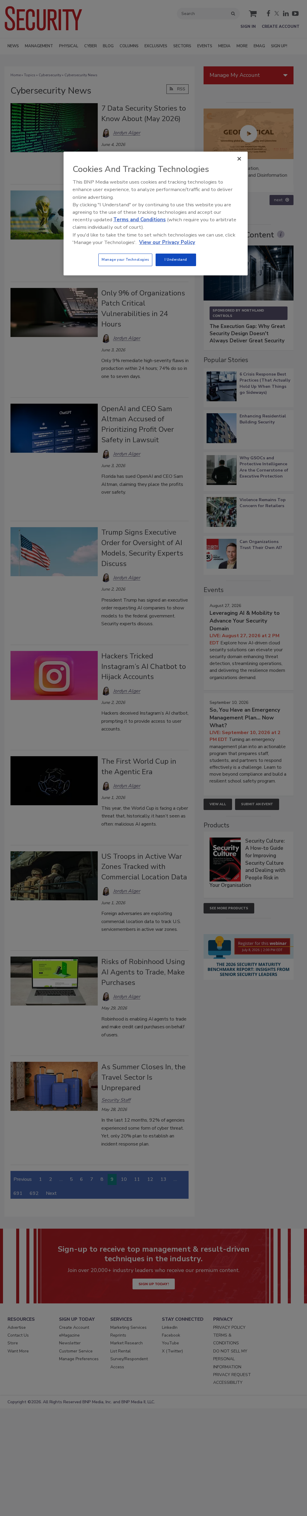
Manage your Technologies (125, 259)
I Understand (176, 259)
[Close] (239, 158)
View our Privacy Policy (167, 242)
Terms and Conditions (139, 219)
